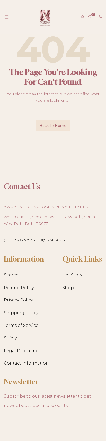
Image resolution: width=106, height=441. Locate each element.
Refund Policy (19, 287)
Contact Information (26, 363)
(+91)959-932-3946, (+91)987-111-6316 (34, 240)
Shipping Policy (21, 312)
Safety (10, 338)
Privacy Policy (18, 300)
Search (11, 275)
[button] (7, 17)
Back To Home (53, 125)
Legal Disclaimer (22, 350)
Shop (68, 287)
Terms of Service (21, 325)
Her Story (72, 275)
